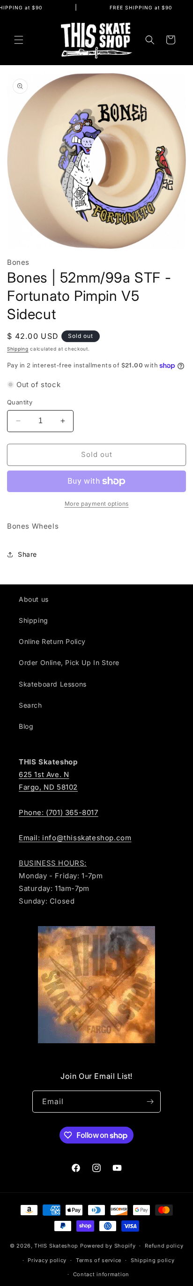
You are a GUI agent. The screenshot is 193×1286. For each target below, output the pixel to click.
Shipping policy (153, 1260)
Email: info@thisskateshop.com (75, 837)
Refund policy (164, 1245)
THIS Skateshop (56, 1245)
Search (30, 705)
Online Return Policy (52, 641)
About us (34, 599)
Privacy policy (47, 1260)
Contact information (101, 1274)
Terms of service (98, 1260)
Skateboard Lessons (53, 684)
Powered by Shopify (108, 1245)
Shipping (18, 348)
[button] (18, 40)
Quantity (19, 402)
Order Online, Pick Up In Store (69, 662)
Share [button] (27, 554)
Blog (26, 726)
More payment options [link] (97, 503)
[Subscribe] (150, 1102)
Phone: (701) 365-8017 (58, 812)
